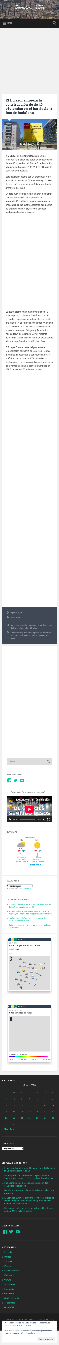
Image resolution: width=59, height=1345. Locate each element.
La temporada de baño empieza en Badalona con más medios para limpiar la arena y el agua (31, 635)
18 (29, 1111)
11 (29, 1105)
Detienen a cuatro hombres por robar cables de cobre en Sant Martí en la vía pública (29, 1209)
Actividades (9, 1284)
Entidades (9, 1275)
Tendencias (9, 1302)
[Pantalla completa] (48, 819)
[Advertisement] (29, 59)
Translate (26, 888)
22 (6, 1118)
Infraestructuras (12, 1270)
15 (6, 1111)
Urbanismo (9, 1293)
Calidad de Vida (11, 1298)
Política (7, 1266)
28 (53, 1118)
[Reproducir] (10, 819)
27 (45, 1118)
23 (14, 1118)
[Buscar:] (29, 761)
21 (53, 1111)
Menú (10, 23)
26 (37, 1118)
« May (5, 1129)
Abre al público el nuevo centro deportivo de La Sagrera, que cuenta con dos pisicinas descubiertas (30, 912)
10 (22, 1105)
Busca (53, 23)
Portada (8, 1252)
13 (45, 1105)
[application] (29, 809)
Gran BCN (15, 617)
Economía (9, 1289)
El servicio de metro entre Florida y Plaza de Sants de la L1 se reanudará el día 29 (30, 905)
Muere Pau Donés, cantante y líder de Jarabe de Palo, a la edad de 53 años (31, 626)
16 (14, 1111)
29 (6, 1124)
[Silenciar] (44, 819)
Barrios (7, 1257)
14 (53, 1105)
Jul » (12, 1129)
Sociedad (8, 1261)
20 (45, 1111)
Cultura (7, 1279)
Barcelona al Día (29, 7)
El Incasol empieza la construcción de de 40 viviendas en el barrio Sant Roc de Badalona (29, 106)
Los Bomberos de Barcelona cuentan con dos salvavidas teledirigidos (28, 919)
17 (22, 1111)
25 (29, 1118)
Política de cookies (27, 1333)
